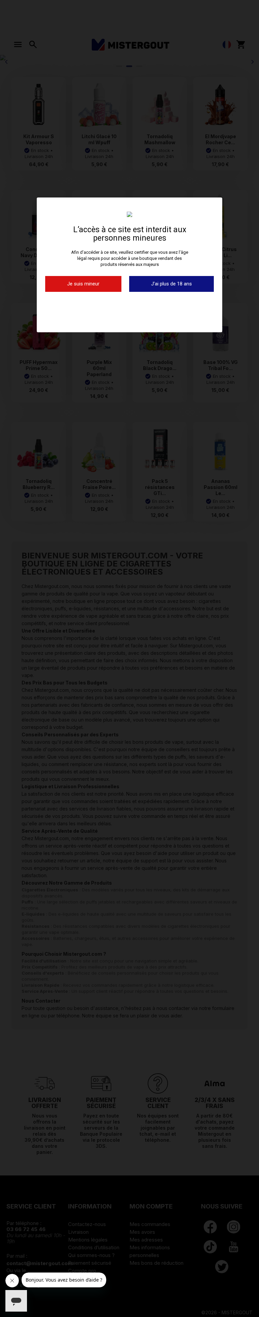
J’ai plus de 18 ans (171, 284)
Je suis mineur (83, 284)
